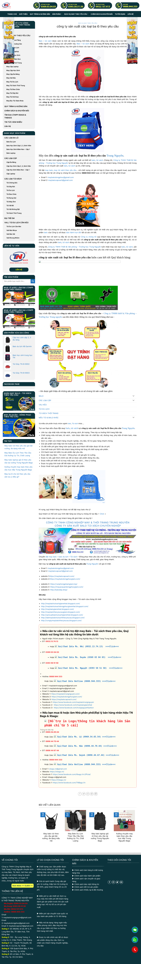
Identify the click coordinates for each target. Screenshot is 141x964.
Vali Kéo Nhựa (11, 230)
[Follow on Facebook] (109, 882)
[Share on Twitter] (84, 794)
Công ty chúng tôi (88, 237)
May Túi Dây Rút (12, 93)
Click (102, 514)
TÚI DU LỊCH (44, 409)
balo (93, 160)
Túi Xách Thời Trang (13, 213)
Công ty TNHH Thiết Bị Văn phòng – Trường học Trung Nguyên (74, 247)
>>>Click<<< (108, 681)
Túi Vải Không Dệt (13, 209)
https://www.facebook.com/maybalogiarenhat (73, 705)
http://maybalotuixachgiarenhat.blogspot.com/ (60, 603)
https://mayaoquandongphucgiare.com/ (66, 587)
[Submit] (33, 281)
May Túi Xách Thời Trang (15, 85)
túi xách (48, 41)
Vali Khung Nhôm (12, 238)
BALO (41, 396)
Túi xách (75, 423)
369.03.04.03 (21, 903)
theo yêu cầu (70, 170)
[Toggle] (133, 396)
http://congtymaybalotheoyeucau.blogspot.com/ (61, 620)
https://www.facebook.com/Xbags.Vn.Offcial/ (72, 774)
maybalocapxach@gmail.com (60, 180)
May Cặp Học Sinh (13, 70)
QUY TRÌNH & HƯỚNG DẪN (40, 14)
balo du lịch (63, 557)
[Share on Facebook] (80, 794)
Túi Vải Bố (10, 205)
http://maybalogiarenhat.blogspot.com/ (57, 609)
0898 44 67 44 (52, 750)
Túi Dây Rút (10, 186)
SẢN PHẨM (56, 14)
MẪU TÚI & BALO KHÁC (48, 417)
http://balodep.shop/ (58, 590)
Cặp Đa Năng (11, 162)
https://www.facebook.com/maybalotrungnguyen (73, 702)
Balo (40, 41)
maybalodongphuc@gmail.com (61, 177)
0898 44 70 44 (52, 741)
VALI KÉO (43, 405)
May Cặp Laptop (12, 66)
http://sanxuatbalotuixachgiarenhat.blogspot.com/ (62, 615)
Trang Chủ (12, 14)
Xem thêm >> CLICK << (22, 886)
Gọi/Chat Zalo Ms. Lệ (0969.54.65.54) (79, 736)
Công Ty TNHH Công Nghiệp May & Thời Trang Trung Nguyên (87, 522)
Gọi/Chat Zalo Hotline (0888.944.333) (79, 681)
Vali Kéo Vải (10, 234)
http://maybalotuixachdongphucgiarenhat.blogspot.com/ (64, 606)
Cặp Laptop (10, 174)
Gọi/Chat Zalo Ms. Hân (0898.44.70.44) (79, 746)
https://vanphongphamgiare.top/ (63, 584)
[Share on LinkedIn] (96, 794)
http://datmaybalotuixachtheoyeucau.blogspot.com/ (63, 618)
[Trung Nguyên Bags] (6, 5)
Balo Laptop (10, 153)
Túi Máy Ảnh (11, 202)
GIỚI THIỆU (23, 14)
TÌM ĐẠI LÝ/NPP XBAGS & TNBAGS (15, 116)
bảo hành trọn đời (73, 232)
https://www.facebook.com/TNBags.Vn (69, 782)
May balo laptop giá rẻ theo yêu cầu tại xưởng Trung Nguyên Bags (18, 461)
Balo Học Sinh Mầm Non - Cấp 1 (18, 149)
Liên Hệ (131, 14)
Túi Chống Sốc (11, 183)
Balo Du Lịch (11, 142)
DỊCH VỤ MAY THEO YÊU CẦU (75, 14)
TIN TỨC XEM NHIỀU (13, 122)
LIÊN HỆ (19, 269)
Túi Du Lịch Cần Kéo (13, 226)
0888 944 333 (55, 676)
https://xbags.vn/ (57, 771)
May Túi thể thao (12, 97)
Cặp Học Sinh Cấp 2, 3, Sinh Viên (18, 166)
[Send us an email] (121, 882)
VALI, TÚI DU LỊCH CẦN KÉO (16, 222)
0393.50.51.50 (19, 906)
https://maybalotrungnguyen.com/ (65, 694)
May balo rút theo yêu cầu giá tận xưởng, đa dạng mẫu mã (18, 447)
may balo (49, 170)
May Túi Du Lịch (12, 82)
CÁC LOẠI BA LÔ (11, 138)
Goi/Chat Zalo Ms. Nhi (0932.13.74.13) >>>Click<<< (88, 646)
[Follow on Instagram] (113, 882)
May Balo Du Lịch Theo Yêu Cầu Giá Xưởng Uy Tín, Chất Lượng (17, 454)
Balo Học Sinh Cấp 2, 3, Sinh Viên (18, 145)
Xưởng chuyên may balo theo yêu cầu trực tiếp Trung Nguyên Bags (18, 468)
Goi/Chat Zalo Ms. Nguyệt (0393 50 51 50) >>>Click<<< (90, 668)
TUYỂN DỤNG (120, 14)
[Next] (135, 827)
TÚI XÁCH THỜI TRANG (48, 413)
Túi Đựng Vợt (11, 198)
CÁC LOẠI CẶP (10, 158)
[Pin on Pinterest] (92, 794)
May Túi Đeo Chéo (13, 89)
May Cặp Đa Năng (12, 74)
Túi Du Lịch (10, 190)
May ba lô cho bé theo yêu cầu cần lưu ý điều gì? (17, 475)
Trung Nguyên (115, 155)
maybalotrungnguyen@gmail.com (17, 917)
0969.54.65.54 (52, 732)
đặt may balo (51, 557)
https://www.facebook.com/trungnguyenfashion (74, 708)
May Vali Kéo (11, 78)
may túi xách (59, 170)
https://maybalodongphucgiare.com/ (65, 579)
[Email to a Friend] (88, 794)
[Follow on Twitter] (117, 882)
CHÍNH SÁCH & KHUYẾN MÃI (102, 14)
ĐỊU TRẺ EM (9, 218)
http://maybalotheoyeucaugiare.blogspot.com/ (60, 612)
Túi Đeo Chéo (11, 194)
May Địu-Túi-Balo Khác (15, 101)
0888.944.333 (17, 912)
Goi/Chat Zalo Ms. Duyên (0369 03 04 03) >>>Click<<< (89, 657)
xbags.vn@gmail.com (58, 769)
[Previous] (40, 827)
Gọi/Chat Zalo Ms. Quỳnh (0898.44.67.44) (81, 755)
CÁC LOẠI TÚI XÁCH (13, 179)
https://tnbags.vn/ (58, 780)
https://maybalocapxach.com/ (61, 576)
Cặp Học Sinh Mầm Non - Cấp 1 (18, 170)
